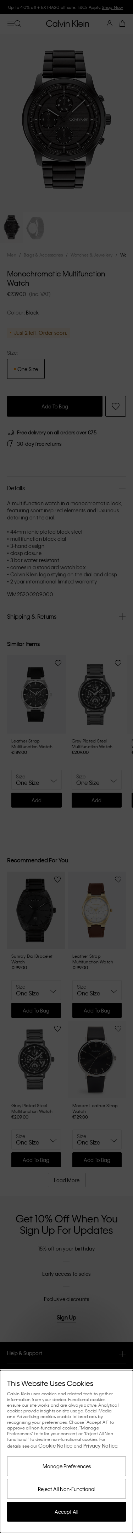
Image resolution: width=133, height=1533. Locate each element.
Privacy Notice (100, 1445)
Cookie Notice (55, 1445)
